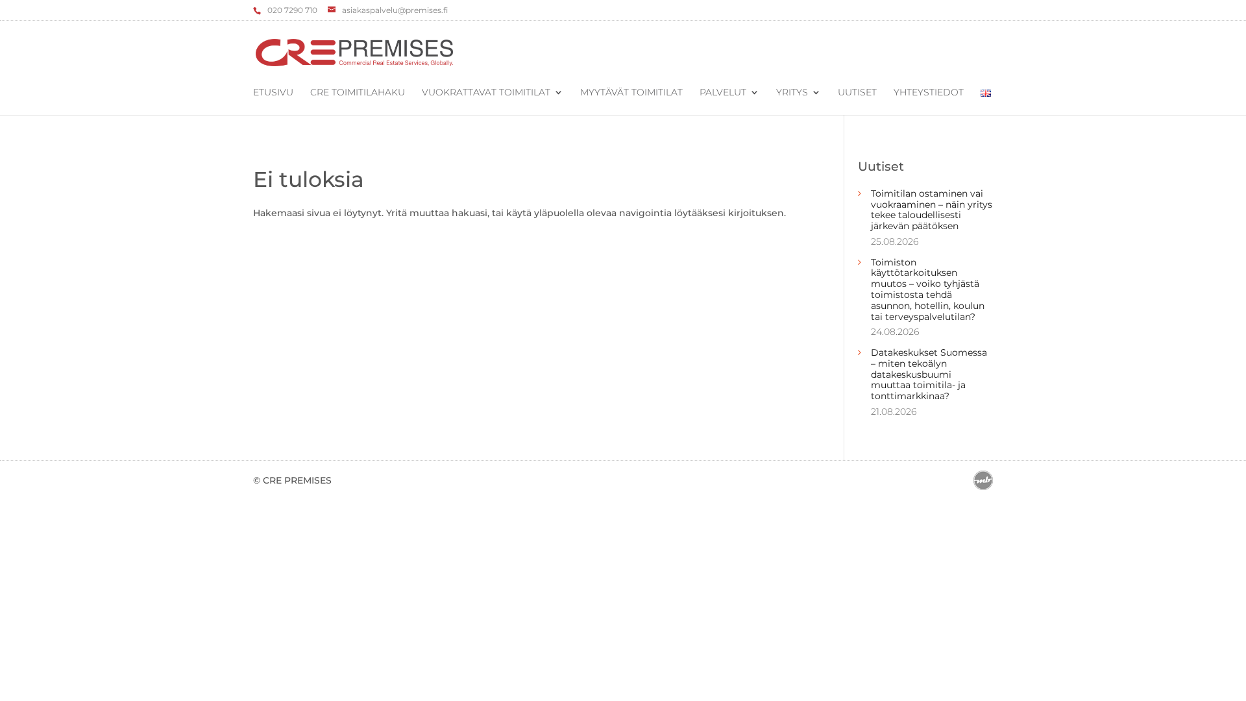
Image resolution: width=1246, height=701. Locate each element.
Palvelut (723, 93)
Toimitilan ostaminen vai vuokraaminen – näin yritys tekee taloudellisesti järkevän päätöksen (931, 210)
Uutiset (857, 93)
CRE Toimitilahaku (357, 93)
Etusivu (273, 93)
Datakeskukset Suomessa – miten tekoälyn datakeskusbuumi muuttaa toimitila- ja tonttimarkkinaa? (929, 374)
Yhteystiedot (929, 93)
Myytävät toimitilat (631, 93)
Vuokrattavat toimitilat (486, 93)
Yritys (792, 93)
